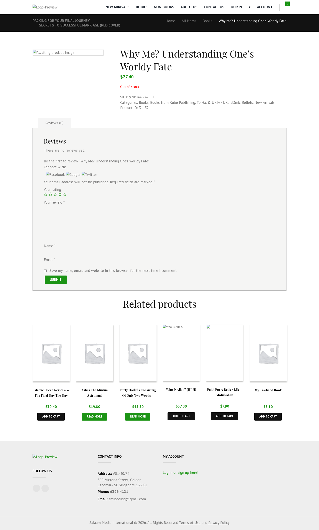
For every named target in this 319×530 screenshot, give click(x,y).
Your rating (52, 189)
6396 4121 (119, 491)
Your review (54, 202)
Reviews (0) (54, 123)
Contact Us (214, 7)
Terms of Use (190, 522)
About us (189, 7)
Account (265, 7)
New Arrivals (117, 7)
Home (170, 20)
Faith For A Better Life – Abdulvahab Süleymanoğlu (224, 394)
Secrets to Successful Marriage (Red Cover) (79, 25)
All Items (189, 20)
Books (142, 7)
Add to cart (51, 416)
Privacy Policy (219, 522)
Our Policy (241, 7)
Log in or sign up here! (180, 472)
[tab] (54, 123)
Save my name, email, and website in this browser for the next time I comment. (113, 270)
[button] (56, 174)
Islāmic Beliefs (241, 102)
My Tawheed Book (268, 390)
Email (49, 260)
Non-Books (164, 7)
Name (50, 245)
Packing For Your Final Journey (61, 20)
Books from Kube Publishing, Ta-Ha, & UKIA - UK (189, 102)
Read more (94, 416)
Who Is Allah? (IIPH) (181, 389)
